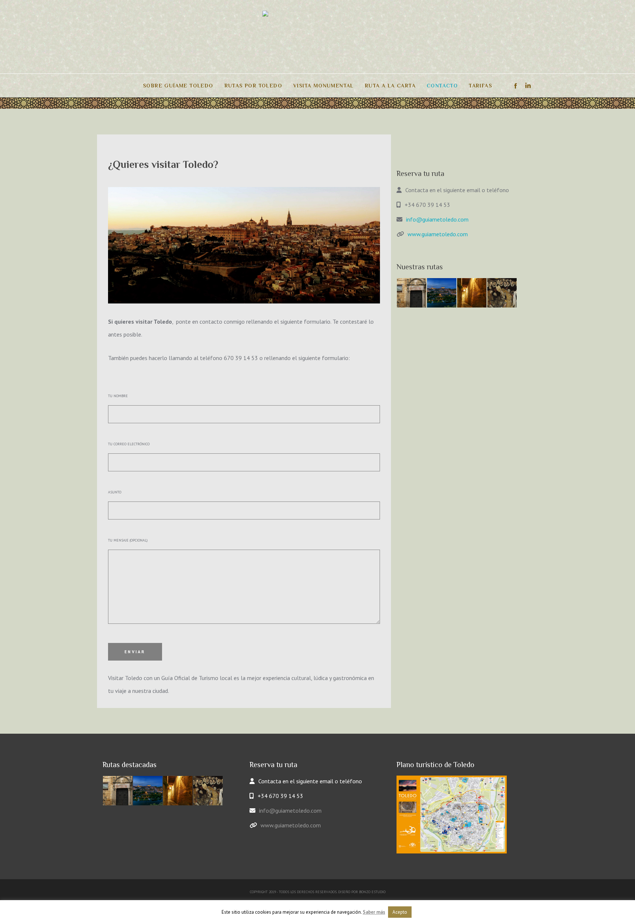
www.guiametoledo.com (438, 234)
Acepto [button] (399, 912)
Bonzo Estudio (372, 891)
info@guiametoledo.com (437, 219)
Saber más (374, 912)
